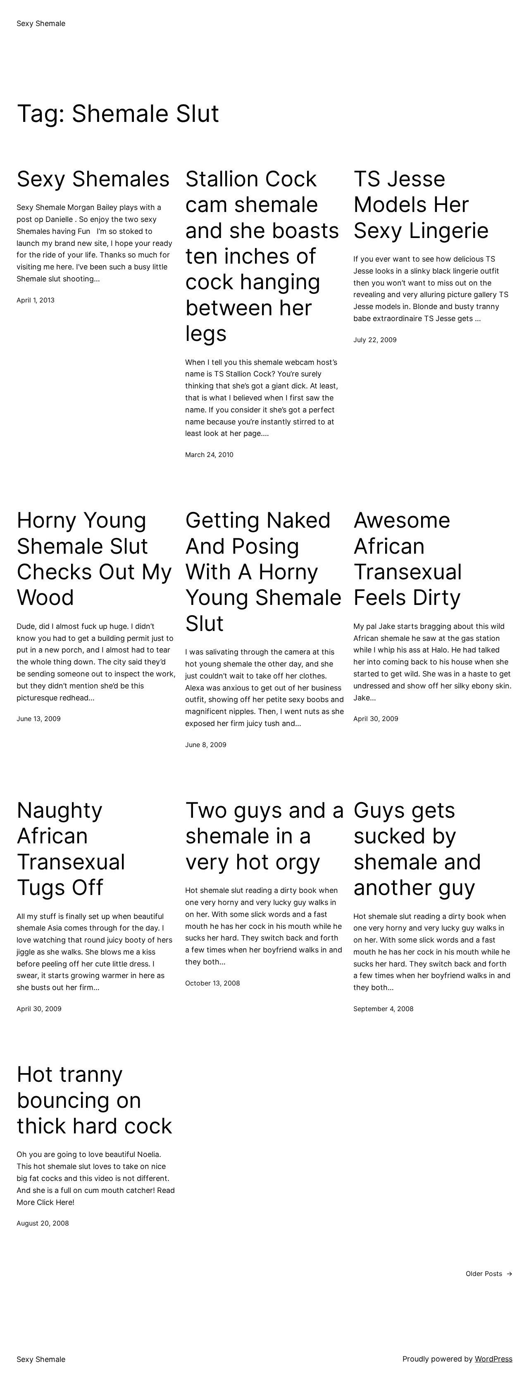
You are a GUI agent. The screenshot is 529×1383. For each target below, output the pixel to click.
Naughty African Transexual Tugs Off (71, 848)
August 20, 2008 (43, 1223)
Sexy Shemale (41, 23)
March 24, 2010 (209, 454)
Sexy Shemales (93, 179)
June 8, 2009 (205, 744)
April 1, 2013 (36, 300)
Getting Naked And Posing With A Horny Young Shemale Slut (263, 571)
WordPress (493, 1358)
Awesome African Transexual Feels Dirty (407, 558)
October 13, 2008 (212, 983)
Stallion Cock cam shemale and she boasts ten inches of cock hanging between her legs (262, 256)
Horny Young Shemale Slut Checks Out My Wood (94, 558)
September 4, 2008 (383, 1009)
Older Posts (489, 1273)
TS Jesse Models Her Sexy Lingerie (421, 204)
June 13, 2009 (39, 718)
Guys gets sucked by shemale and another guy (417, 848)
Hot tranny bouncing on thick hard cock (94, 1100)
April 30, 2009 (375, 718)
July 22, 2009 (375, 340)
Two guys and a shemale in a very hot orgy (264, 836)
